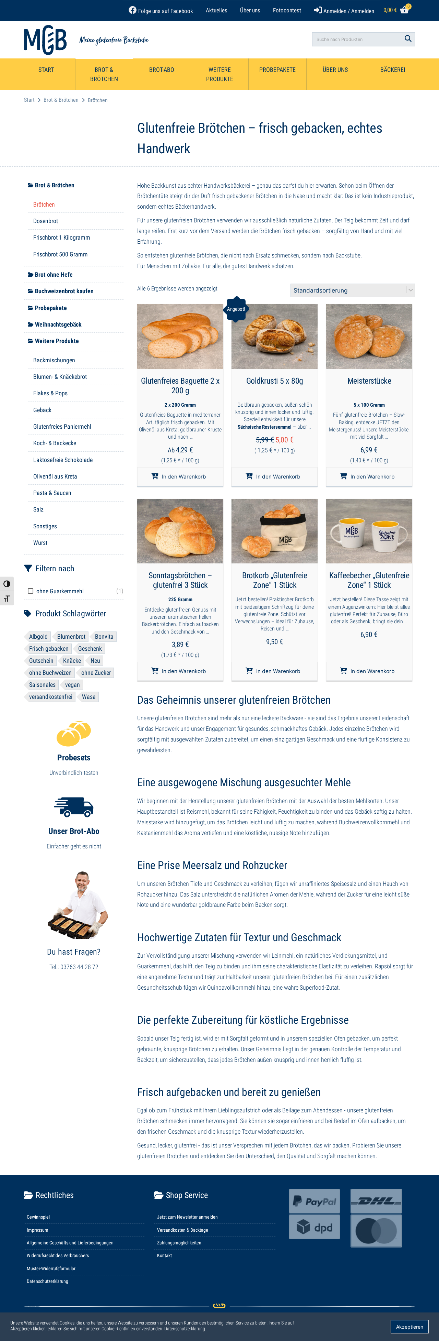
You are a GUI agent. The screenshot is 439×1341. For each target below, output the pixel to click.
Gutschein (41, 660)
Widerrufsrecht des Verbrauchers (58, 1255)
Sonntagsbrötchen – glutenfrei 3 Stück (180, 580)
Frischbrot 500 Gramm (60, 254)
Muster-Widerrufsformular (51, 1268)
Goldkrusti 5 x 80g (274, 381)
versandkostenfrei (50, 696)
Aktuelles (216, 10)
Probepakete (277, 69)
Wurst (40, 542)
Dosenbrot (45, 220)
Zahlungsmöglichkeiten (179, 1242)
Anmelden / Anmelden (348, 11)
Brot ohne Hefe (54, 274)
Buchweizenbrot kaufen (64, 291)
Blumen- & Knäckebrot (60, 376)
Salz (38, 509)
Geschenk (90, 648)
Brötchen (44, 204)
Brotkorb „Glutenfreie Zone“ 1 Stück (274, 580)
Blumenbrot (71, 636)
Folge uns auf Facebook (165, 11)
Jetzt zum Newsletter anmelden (187, 1217)
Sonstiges (45, 526)
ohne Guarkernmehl (60, 591)
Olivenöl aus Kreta (55, 476)
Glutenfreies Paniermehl (62, 426)
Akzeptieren (409, 1327)
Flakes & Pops (50, 393)
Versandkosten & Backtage (182, 1230)
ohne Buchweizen (50, 672)
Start (46, 69)
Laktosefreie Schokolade (63, 459)
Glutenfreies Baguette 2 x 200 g (180, 385)
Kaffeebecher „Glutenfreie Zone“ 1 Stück (369, 580)
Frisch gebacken (49, 648)
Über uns (250, 10)
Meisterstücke (369, 381)
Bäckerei (392, 69)
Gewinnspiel (38, 1217)
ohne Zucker (96, 672)
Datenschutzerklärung (47, 1281)
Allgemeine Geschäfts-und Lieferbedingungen (70, 1242)
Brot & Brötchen (104, 74)
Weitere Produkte (219, 74)
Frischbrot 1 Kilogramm (61, 237)
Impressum (37, 1230)
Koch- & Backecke (54, 443)
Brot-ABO (161, 69)
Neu (95, 660)
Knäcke (72, 660)
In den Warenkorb (184, 476)
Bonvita (104, 636)
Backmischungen (54, 360)
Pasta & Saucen (52, 492)
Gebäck (42, 410)
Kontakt (164, 1255)
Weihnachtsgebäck (58, 324)
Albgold (38, 636)
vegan (72, 684)
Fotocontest (287, 10)
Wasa (89, 696)
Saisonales (42, 684)
